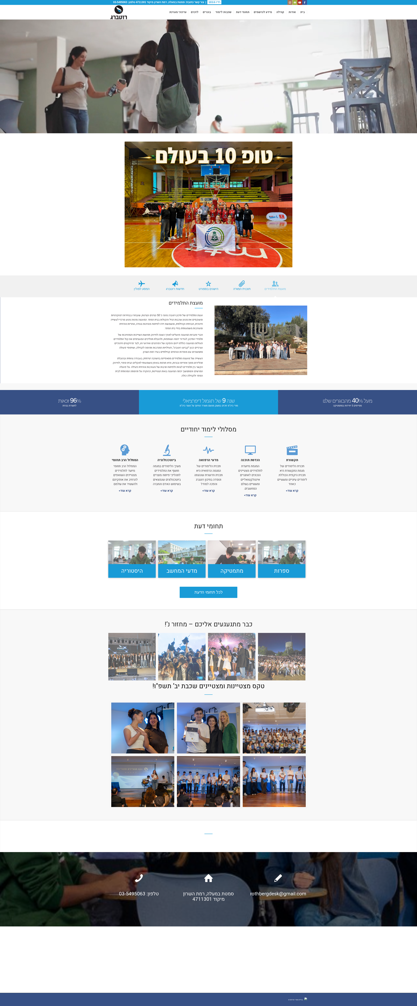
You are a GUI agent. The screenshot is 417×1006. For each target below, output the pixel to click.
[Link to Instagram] (290, 2)
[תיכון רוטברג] (118, 12)
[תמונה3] (124, 450)
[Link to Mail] (295, 2)
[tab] (275, 287)
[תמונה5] (208, 450)
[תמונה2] (250, 450)
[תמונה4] (166, 450)
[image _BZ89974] (133, 658)
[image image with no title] (233, 658)
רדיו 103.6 (214, 2)
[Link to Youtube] (299, 2)
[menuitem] (302, 12)
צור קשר (199, 2)
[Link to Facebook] (304, 2)
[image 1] (283, 658)
